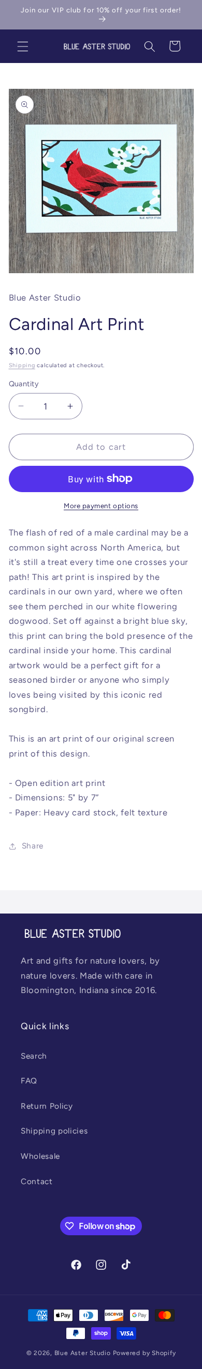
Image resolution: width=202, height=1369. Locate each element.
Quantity (24, 383)
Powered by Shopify (144, 1353)
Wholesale (40, 1156)
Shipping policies (54, 1131)
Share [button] (33, 846)
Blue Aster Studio (82, 1353)
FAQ (29, 1080)
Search (34, 1056)
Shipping (22, 365)
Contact (37, 1181)
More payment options (101, 505)
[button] (22, 46)
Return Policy (47, 1106)
